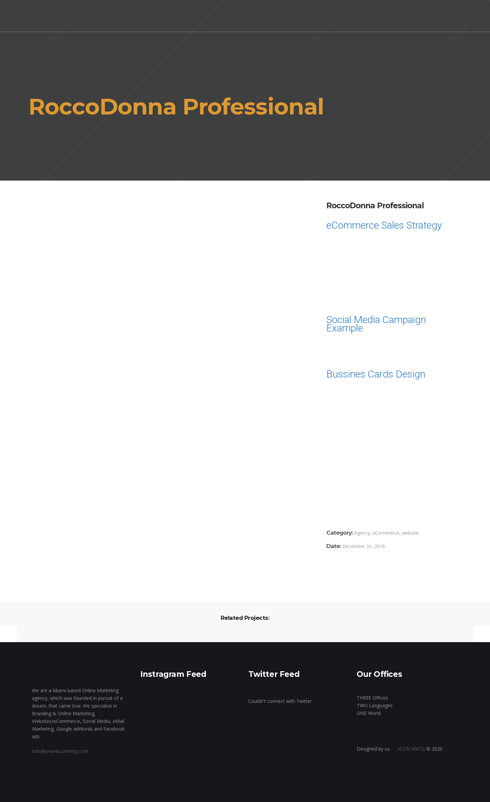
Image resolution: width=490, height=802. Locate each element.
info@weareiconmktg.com (60, 751)
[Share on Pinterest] (367, 570)
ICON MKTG (411, 749)
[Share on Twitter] (338, 570)
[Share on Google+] (348, 570)
